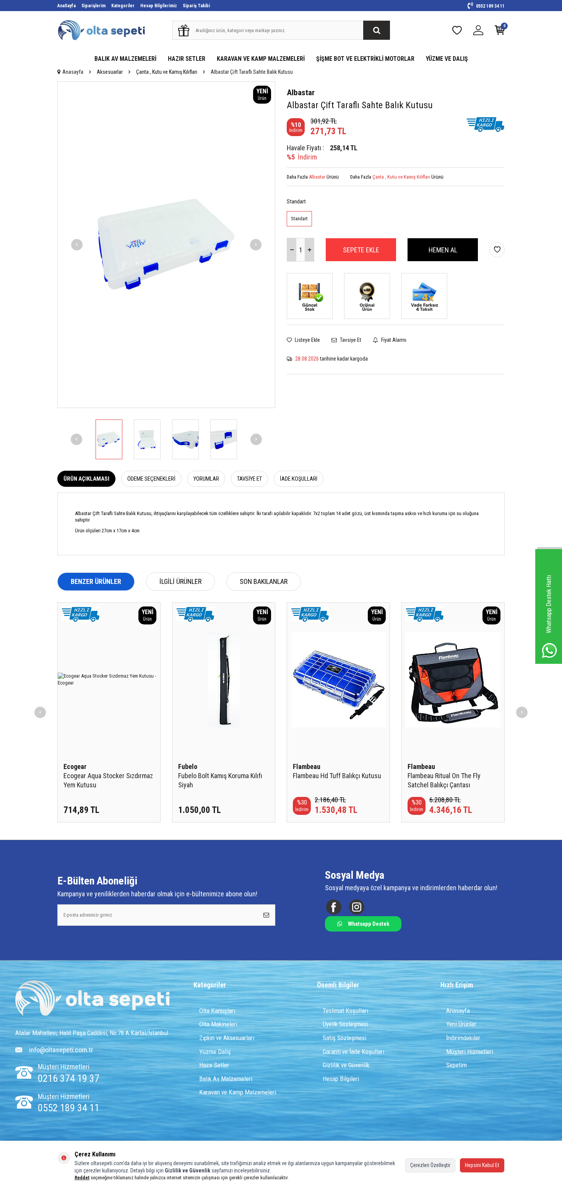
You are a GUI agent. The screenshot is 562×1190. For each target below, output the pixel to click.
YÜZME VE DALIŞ (447, 58)
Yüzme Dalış (215, 1051)
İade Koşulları (298, 478)
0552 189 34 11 (490, 6)
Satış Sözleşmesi (344, 1038)
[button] (77, 244)
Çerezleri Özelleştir (430, 1165)
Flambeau (306, 766)
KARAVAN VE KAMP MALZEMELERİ (261, 58)
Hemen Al (443, 250)
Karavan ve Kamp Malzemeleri (237, 1092)
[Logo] (92, 999)
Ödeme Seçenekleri (151, 478)
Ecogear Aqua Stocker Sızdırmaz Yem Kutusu (108, 780)
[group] (166, 245)
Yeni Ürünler (461, 1024)
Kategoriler (123, 5)
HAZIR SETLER (186, 58)
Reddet (82, 1177)
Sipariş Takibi (196, 5)
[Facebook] (333, 906)
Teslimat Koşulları (345, 1010)
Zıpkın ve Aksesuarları (226, 1038)
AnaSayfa (66, 5)
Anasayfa (72, 72)
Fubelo (187, 766)
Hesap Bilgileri (341, 1079)
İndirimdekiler (463, 1038)
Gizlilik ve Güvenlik (346, 1065)
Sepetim (456, 1065)
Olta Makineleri (218, 1024)
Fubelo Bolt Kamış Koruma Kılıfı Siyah (220, 780)
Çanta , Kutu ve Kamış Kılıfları (166, 72)
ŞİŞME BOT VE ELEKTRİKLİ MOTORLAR (365, 58)
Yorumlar (206, 478)
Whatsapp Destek (368, 923)
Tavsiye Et (350, 340)
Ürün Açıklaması (86, 478)
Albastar (301, 92)
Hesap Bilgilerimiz (158, 5)
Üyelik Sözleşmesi (345, 1024)
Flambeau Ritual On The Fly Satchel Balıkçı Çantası (444, 780)
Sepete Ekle (361, 250)
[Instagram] (356, 906)
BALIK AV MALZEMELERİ (125, 58)
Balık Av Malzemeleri (225, 1079)
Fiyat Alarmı (393, 340)
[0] (500, 32)
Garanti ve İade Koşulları (353, 1051)
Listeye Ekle (307, 340)
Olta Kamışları (217, 1010)
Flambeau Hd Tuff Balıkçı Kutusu (337, 776)
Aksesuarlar (110, 72)
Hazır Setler (214, 1065)
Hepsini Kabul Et (482, 1165)
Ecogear (74, 766)
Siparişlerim (93, 5)
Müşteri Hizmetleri (469, 1051)
